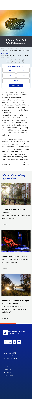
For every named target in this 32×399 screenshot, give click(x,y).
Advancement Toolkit (11, 356)
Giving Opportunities (11, 48)
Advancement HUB (10, 353)
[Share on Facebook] (8, 61)
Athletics (21, 48)
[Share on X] (20, 61)
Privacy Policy (8, 375)
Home (2, 48)
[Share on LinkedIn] (12, 61)
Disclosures (7, 372)
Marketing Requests (10, 359)
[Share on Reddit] (16, 61)
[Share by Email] (24, 61)
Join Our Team (8, 367)
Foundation (7, 370)
